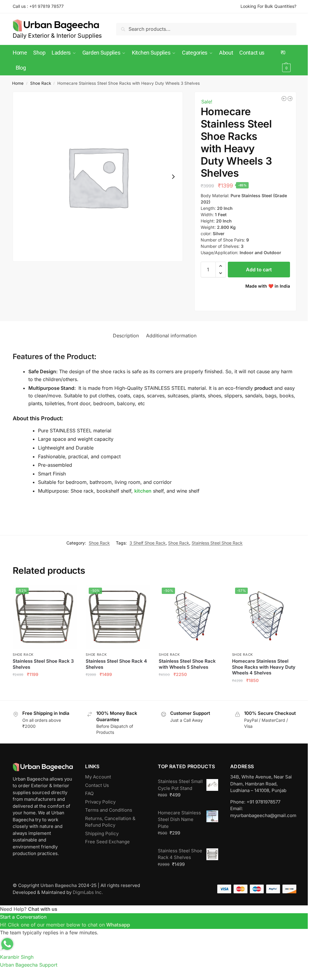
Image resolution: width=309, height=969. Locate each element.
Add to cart (259, 270)
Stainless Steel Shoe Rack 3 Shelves (43, 664)
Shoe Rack (40, 83)
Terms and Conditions (108, 810)
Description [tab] (126, 336)
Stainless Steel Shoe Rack (217, 542)
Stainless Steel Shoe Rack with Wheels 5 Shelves (187, 664)
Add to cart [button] (44, 687)
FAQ (89, 793)
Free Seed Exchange (107, 841)
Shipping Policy (102, 833)
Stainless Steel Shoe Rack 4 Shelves (116, 664)
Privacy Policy (100, 802)
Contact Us (97, 785)
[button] (288, 60)
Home (18, 83)
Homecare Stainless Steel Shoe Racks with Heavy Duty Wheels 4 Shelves (263, 667)
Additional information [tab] (171, 336)
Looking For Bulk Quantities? (268, 6)
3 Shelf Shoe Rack (147, 542)
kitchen (142, 491)
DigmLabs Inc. (88, 892)
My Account (98, 777)
